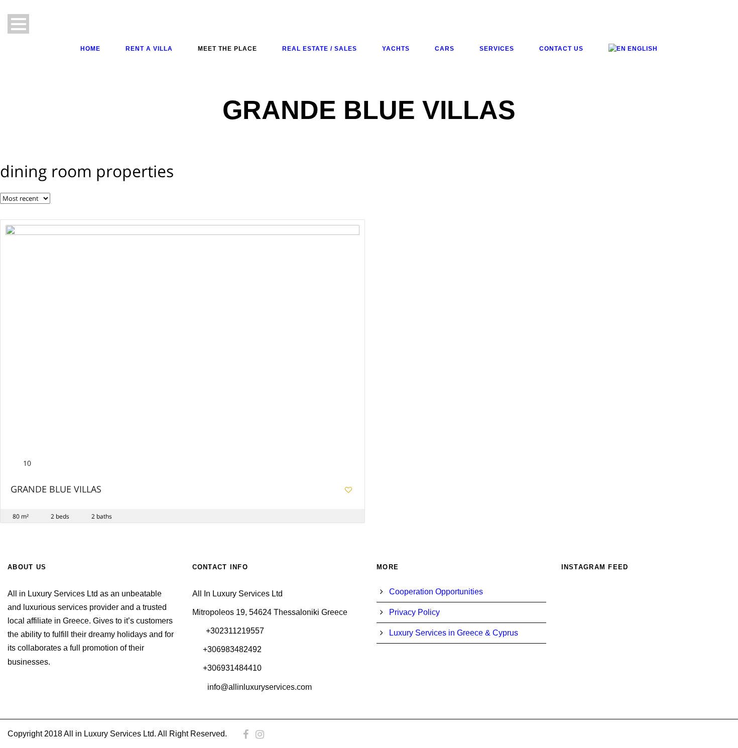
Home (90, 48)
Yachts (396, 48)
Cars (444, 48)
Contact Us (561, 48)
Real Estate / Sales (319, 48)
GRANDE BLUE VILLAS (56, 489)
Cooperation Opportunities (436, 591)
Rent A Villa (149, 48)
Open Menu (18, 24)
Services (496, 48)
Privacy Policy (414, 612)
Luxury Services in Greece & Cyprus (453, 633)
